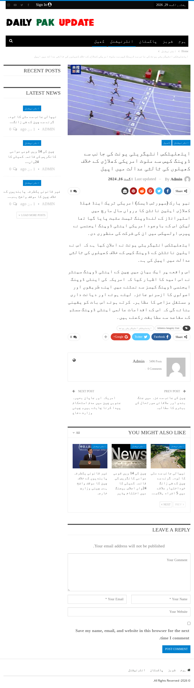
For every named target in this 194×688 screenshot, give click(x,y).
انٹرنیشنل (121, 41)
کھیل (99, 41)
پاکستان (148, 41)
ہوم (182, 41)
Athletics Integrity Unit (168, 328)
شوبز (168, 41)
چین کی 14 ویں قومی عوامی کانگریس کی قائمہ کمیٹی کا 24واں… (32, 156)
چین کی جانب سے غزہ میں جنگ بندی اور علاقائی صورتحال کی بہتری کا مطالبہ (160, 403)
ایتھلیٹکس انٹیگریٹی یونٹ (135, 328)
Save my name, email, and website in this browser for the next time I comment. (132, 634)
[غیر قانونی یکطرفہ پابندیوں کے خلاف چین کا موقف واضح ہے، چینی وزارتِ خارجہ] (90, 456)
